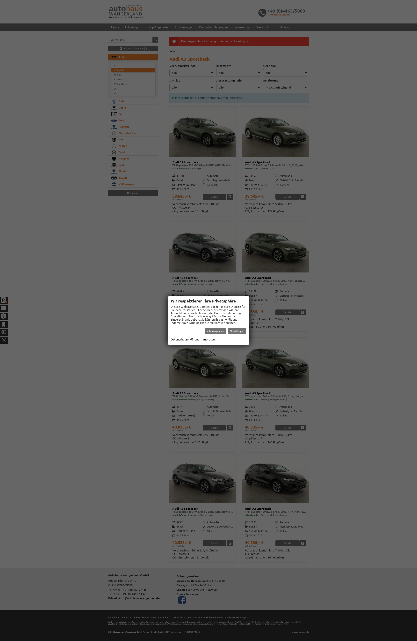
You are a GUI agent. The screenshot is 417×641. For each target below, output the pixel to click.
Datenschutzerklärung (185, 339)
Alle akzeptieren (215, 331)
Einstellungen (237, 331)
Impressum (209, 339)
